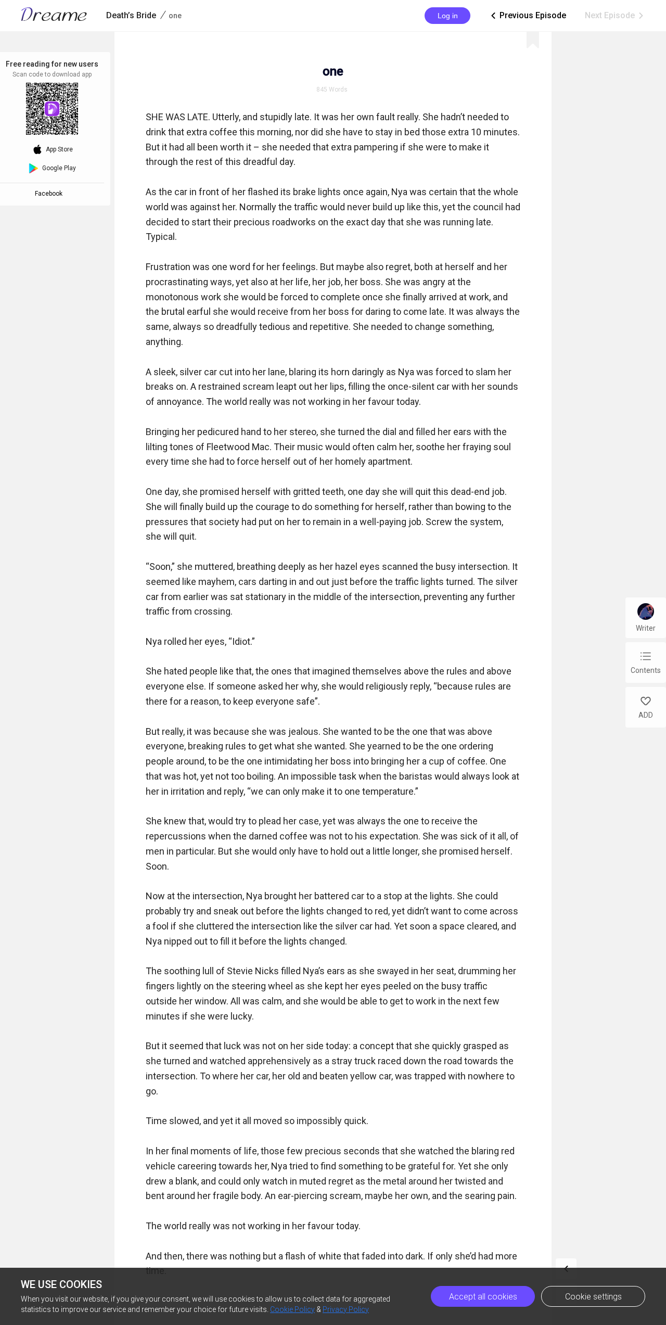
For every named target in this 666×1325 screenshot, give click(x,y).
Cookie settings (593, 1297)
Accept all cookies (483, 1297)
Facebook (50, 193)
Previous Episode (527, 15)
